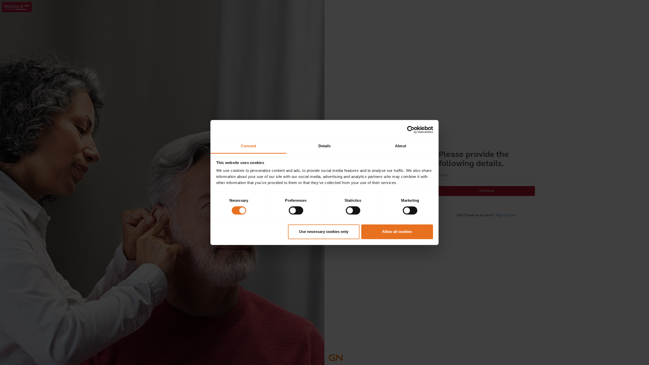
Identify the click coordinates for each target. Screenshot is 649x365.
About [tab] (400, 146)
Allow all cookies (397, 231)
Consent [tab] (248, 146)
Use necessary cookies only (323, 231)
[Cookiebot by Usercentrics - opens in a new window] (411, 129)
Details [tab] (324, 146)
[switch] (296, 211)
